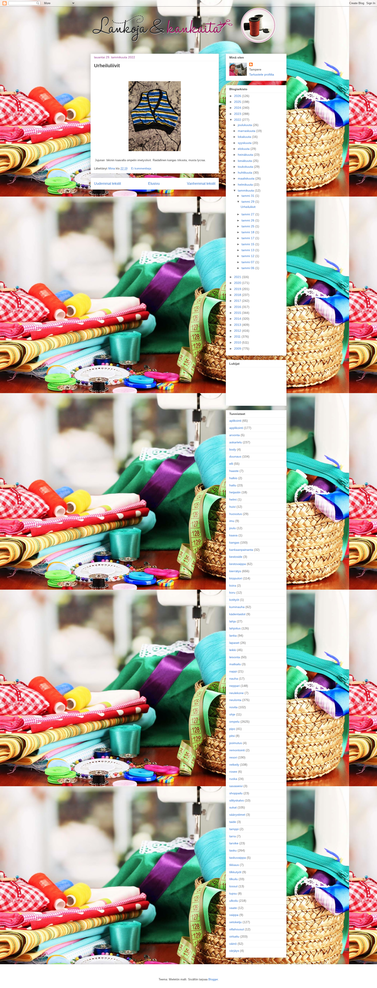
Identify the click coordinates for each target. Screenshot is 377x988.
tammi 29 (248, 201)
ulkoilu (233, 900)
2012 (238, 330)
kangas (234, 542)
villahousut (236, 929)
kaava (233, 535)
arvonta (234, 435)
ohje (232, 714)
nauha (233, 678)
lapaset (234, 642)
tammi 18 (248, 232)
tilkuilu (233, 879)
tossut (233, 886)
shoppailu (236, 793)
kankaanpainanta (241, 549)
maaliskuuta (246, 178)
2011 (238, 336)
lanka (233, 635)
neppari (234, 685)
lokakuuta (245, 136)
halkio (233, 478)
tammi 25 (248, 226)
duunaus (235, 456)
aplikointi (235, 420)
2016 (238, 307)
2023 (238, 114)
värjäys (234, 950)
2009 (238, 348)
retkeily (234, 764)
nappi (233, 671)
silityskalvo (236, 800)
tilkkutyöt (235, 872)
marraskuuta (247, 131)
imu (231, 521)
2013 (238, 324)
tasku (233, 850)
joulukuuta (245, 125)
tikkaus (234, 865)
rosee (233, 771)
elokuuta (244, 148)
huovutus (235, 514)
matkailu (235, 664)
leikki (232, 650)
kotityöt (234, 599)
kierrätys (235, 571)
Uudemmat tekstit (107, 183)
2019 (238, 289)
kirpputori (235, 578)
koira (232, 585)
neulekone (236, 693)
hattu (232, 485)
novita (233, 707)
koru (232, 592)
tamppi (234, 829)
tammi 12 (248, 256)
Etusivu (154, 183)
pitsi (232, 736)
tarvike (233, 843)
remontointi (237, 750)
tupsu (233, 893)
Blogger (213, 979)
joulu (232, 528)
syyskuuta (245, 143)
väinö (233, 943)
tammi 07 (248, 262)
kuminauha (237, 607)
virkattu (234, 936)
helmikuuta (246, 184)
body (232, 449)
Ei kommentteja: (141, 168)
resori (233, 757)
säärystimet (237, 814)
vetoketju (235, 922)
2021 (238, 277)
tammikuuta (246, 190)
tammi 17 (248, 238)
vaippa (233, 915)
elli (231, 463)
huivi (232, 506)
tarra (232, 836)
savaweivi (236, 786)
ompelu (234, 721)
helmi (233, 499)
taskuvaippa (237, 857)
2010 (238, 342)
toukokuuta (246, 166)
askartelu (235, 442)
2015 (238, 312)
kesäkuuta (245, 160)
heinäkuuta (246, 154)
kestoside (235, 556)
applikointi (236, 428)
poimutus (235, 743)
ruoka (233, 779)
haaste (234, 471)
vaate (233, 908)
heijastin (235, 492)
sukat (233, 807)
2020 (238, 283)
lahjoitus (235, 628)
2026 (238, 96)
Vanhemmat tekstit (201, 183)
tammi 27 (248, 214)
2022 (238, 119)
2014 (238, 318)
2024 (238, 107)
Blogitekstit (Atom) (158, 195)
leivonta (234, 657)
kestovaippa (237, 564)
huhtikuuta (245, 172)
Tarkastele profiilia (261, 74)
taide (232, 822)
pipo (232, 729)
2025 (238, 102)
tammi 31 (248, 195)
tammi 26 (248, 220)
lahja (232, 621)
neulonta (235, 700)
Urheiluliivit (107, 65)
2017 (238, 300)
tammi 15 (248, 244)
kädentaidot (237, 614)
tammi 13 (248, 250)
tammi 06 (248, 268)
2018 (238, 295)
